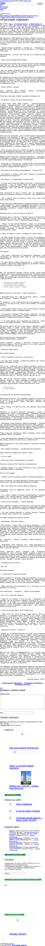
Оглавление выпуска (22, 684)
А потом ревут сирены (28, 811)
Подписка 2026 (3, 8)
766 (1, 688)
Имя (1, 713)
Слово (35, 15)
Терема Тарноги (17, 934)
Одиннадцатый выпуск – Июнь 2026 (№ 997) (29, 819)
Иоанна (11, 831)
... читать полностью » (30, 832)
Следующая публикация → (34, 683)
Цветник (3, 15)
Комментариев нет (35, 24)
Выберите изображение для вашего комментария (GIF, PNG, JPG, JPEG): (21, 722)
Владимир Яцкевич (21, 24)
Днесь (31, 15)
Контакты (9, 0)
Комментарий (4, 694)
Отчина (21, 15)
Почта (10, 17)
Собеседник (4, 17)
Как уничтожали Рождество (23, 748)
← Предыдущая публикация (11, 683)
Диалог (31, 17)
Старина (13, 15)
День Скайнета (24, 804)
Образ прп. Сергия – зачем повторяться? (23, 787)
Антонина (12, 834)
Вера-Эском (9, 944)
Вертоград (16, 17)
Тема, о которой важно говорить (21, 766)
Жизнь (8, 15)
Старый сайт (26, 0)
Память (26, 15)
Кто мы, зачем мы (2, 3)
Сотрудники (3, 6)
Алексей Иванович (15, 838)
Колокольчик (24, 17)
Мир (17, 15)
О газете (3, 0)
